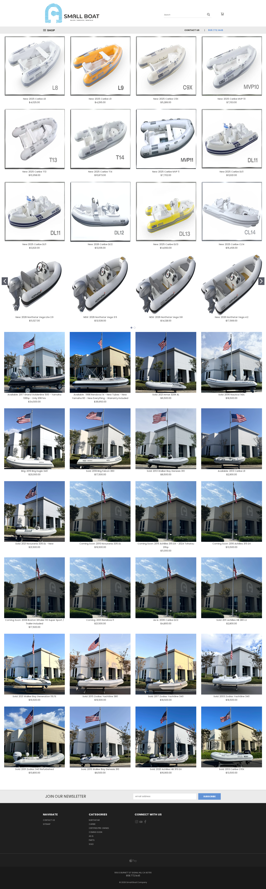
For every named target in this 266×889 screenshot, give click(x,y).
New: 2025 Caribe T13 (34, 171)
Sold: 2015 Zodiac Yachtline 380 (100, 696)
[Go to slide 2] (261, 281)
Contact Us (191, 30)
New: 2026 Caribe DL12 (100, 244)
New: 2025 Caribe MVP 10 (232, 98)
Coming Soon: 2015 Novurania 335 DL (100, 543)
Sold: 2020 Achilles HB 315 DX (166, 769)
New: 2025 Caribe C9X (165, 98)
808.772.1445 (215, 30)
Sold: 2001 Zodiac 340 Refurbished (34, 769)
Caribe (92, 824)
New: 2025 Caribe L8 (34, 98)
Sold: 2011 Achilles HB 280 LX (231, 620)
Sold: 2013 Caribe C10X (231, 769)
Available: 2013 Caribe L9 (231, 471)
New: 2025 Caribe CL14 (231, 244)
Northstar (94, 820)
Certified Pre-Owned (99, 828)
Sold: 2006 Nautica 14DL (231, 394)
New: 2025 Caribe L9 (100, 98)
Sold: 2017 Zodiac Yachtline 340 (165, 696)
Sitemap (46, 824)
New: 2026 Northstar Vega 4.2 (231, 317)
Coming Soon (95, 832)
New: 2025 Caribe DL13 (165, 244)
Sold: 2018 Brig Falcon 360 (100, 471)
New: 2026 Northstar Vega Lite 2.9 (34, 317)
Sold (91, 844)
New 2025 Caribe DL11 (232, 171)
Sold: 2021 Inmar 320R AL (165, 394)
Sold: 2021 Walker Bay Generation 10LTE (34, 696)
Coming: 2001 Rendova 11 (100, 620)
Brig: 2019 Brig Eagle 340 (34, 471)
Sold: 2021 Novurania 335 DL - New (34, 543)
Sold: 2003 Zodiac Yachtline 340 (232, 696)
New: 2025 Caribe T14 (100, 171)
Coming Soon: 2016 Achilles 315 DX (231, 543)
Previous (258, 879)
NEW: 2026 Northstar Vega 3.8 (166, 317)
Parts (92, 840)
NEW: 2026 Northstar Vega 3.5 (100, 317)
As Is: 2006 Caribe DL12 (165, 620)
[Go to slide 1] (5, 281)
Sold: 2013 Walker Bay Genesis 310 (166, 471)
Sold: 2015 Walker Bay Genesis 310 (100, 769)
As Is (91, 836)
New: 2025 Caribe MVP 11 (165, 171)
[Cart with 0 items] (222, 14)
